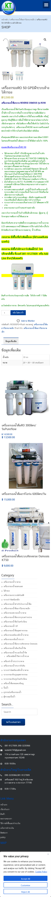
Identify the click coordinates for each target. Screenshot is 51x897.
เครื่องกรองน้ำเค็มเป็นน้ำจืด (15, 648)
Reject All (25, 892)
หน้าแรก (3, 805)
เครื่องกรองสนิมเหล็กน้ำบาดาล (16, 635)
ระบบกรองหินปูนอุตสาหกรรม (15, 674)
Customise (25, 885)
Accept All (25, 879)
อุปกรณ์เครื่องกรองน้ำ (12, 692)
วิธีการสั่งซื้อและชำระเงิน (10, 823)
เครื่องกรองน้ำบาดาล (12, 582)
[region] (25, 874)
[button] (45, 39)
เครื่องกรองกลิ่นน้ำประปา (14, 639)
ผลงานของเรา (6, 818)
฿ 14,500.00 (8, 436)
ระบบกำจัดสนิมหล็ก (12, 599)
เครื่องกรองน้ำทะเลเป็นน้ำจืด (15, 652)
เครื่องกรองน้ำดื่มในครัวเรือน (15, 622)
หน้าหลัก (4, 20)
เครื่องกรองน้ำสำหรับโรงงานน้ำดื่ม (17, 604)
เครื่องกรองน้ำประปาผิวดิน (14, 666)
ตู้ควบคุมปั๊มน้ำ (9, 697)
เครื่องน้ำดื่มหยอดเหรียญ (14, 683)
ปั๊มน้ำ (6, 688)
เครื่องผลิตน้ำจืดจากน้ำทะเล (17, 656)
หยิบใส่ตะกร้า (18, 312)
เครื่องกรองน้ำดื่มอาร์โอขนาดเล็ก (22, 20)
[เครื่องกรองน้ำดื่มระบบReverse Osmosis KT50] (26, 528)
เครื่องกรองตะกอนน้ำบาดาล (15, 613)
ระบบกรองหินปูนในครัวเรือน (15, 679)
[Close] (48, 854)
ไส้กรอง (7, 591)
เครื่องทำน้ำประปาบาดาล (14, 661)
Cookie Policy (41, 872)
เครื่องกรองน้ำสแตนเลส (13, 586)
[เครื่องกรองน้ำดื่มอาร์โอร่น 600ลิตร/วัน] (26, 466)
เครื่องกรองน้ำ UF (11, 626)
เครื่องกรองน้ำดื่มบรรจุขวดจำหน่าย (18, 617)
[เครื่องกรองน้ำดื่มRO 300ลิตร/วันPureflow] (26, 397)
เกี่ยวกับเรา (4, 809)
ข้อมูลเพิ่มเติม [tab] (11, 341)
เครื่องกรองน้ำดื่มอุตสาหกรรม (15, 630)
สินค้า (2, 814)
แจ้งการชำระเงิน (7, 828)
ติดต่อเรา (4, 833)
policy (3, 837)
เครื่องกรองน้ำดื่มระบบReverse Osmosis (20, 644)
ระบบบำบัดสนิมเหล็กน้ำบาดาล (16, 670)
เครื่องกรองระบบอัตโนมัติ (14, 595)
